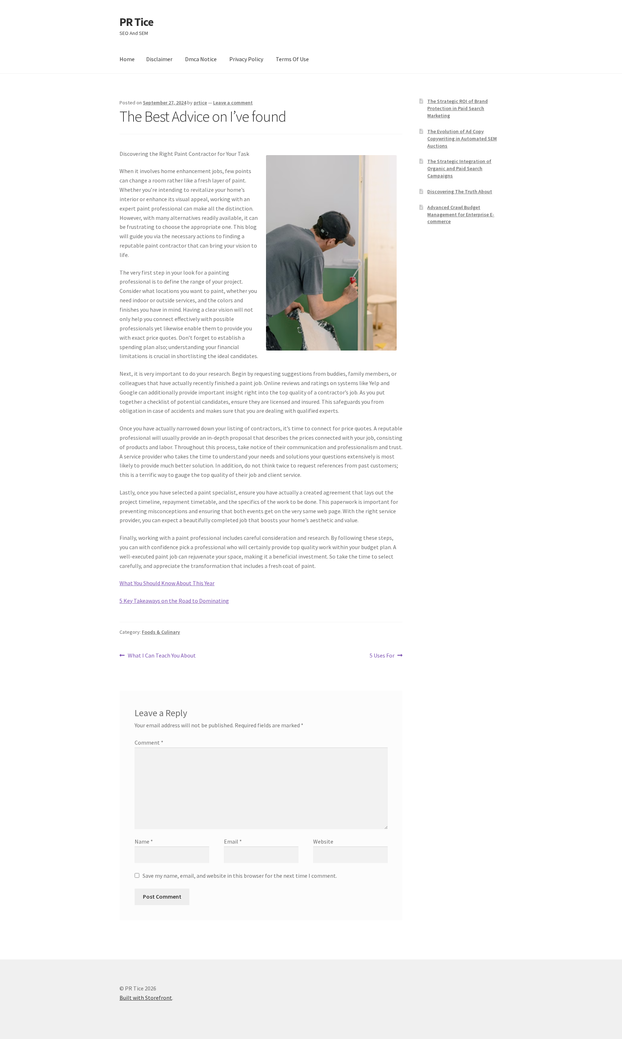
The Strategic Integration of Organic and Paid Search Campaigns (459, 168)
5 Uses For (382, 655)
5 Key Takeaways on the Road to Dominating (174, 600)
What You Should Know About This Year (167, 583)
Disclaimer (159, 59)
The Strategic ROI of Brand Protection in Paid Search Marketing (457, 108)
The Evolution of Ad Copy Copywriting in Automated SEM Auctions (462, 138)
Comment (149, 742)
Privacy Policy (246, 59)
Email (233, 841)
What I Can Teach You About (161, 655)
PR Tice (136, 22)
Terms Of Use (292, 59)
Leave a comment (233, 102)
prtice (200, 102)
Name (144, 841)
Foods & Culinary (161, 632)
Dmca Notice (201, 59)
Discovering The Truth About (459, 191)
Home (127, 59)
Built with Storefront (146, 997)
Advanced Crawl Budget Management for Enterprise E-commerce (460, 214)
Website (323, 841)
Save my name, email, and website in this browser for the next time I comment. (240, 875)
